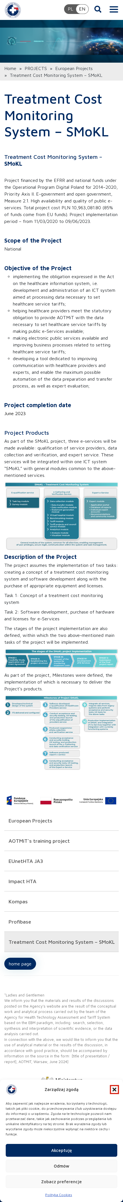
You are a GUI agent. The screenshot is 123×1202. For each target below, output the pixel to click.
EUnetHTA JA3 (26, 861)
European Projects (74, 68)
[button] (114, 1089)
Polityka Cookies (58, 1195)
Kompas (18, 901)
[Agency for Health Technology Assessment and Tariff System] (12, 10)
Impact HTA (22, 881)
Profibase (20, 922)
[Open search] (98, 9)
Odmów (61, 1166)
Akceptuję (61, 1150)
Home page (20, 963)
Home (10, 68)
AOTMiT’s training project (39, 841)
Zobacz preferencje (61, 1181)
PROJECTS (36, 68)
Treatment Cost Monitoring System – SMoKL (62, 942)
